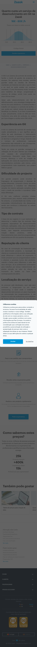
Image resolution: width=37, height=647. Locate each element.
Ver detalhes (29, 341)
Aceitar (13, 341)
